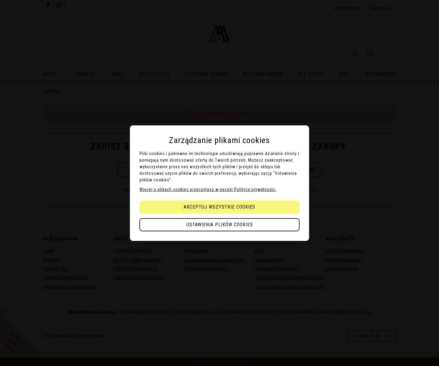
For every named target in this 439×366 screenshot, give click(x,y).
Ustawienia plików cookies (219, 224)
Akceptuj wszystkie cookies (219, 207)
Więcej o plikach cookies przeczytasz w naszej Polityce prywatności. (208, 189)
